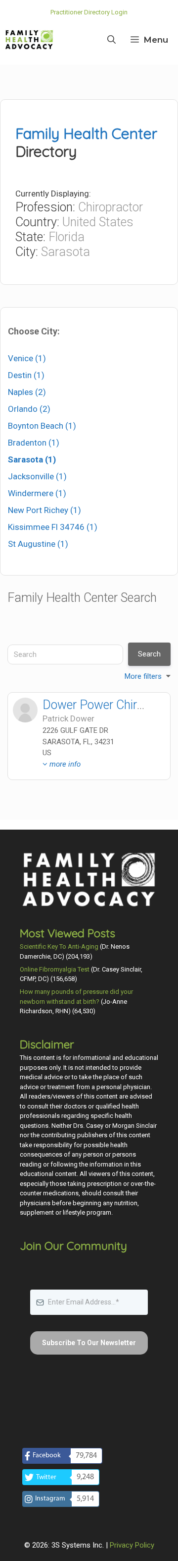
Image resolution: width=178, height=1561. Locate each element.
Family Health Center (86, 133)
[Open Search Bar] (111, 40)
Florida (66, 237)
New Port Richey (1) (44, 510)
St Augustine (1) (38, 544)
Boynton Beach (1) (42, 426)
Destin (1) (26, 375)
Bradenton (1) (33, 443)
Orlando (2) (29, 409)
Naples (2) (27, 392)
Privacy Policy (132, 1545)
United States (98, 222)
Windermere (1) (37, 493)
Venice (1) (27, 358)
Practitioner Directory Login (89, 12)
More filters (143, 676)
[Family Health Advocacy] (29, 40)
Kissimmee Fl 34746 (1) (52, 527)
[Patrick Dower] (25, 710)
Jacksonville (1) (37, 476)
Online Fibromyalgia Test (54, 969)
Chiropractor (110, 207)
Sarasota (65, 252)
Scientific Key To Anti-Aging (59, 946)
